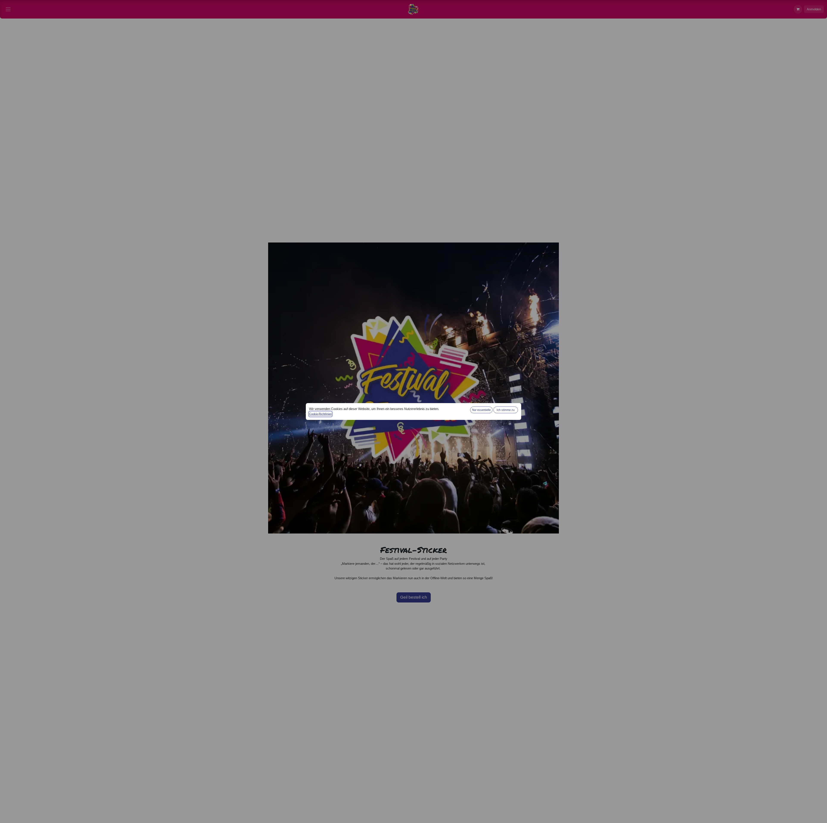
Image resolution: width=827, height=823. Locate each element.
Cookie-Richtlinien (320, 414)
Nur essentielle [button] (481, 410)
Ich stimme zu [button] (506, 410)
